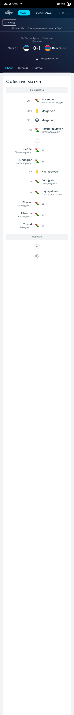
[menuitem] (24, 13)
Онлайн (23, 67)
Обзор (9, 67)
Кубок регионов (8, 12)
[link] (24, 13)
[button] (63, 13)
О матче (37, 67)
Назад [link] (11, 22)
